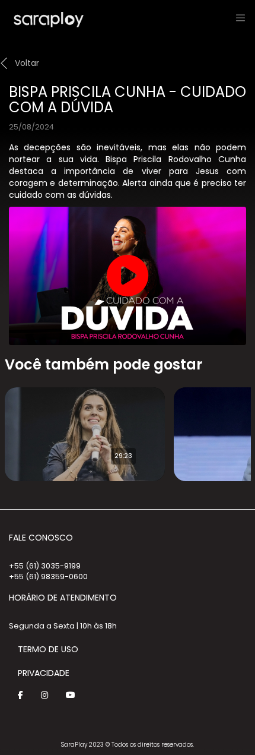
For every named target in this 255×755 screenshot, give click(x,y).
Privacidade (43, 673)
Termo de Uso (48, 649)
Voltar (27, 63)
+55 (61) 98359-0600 (48, 576)
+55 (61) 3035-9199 (45, 566)
